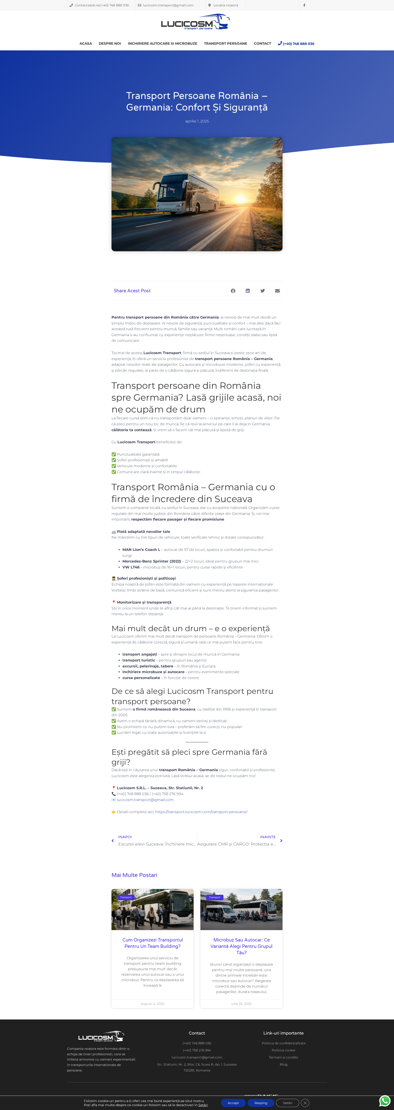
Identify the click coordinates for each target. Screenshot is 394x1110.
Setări (203, 1105)
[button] (233, 291)
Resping (260, 1103)
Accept (233, 1103)
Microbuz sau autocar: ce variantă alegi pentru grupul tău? (241, 946)
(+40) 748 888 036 (298, 43)
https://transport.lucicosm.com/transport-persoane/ (201, 812)
